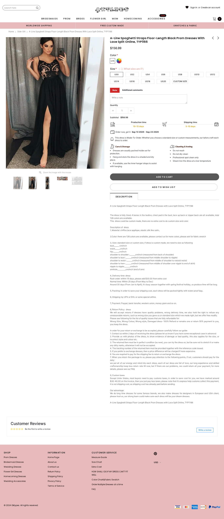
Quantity (114, 105)
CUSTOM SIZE (180, 81)
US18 (147, 81)
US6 (163, 74)
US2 (132, 74)
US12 (212, 74)
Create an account (210, 7)
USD (156, 462)
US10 (196, 74)
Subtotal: (114, 117)
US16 (132, 81)
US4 (148, 74)
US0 (116, 74)
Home (11, 31)
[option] (39, 25)
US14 (116, 81)
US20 (163, 81)
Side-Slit (21, 31)
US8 (180, 74)
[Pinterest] (155, 453)
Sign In (193, 7)
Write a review (205, 430)
